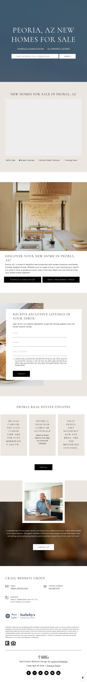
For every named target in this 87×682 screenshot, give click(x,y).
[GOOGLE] (52, 673)
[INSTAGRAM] (34, 673)
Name (15, 333)
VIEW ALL (43, 467)
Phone (16, 342)
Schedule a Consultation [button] (30, 49)
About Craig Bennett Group (61, 280)
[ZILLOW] (58, 673)
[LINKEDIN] (40, 673)
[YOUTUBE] (46, 673)
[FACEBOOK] (29, 673)
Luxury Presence (59, 661)
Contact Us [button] (43, 547)
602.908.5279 (54, 588)
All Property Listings (59, 49)
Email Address (20, 351)
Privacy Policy (20, 365)
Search (67, 56)
